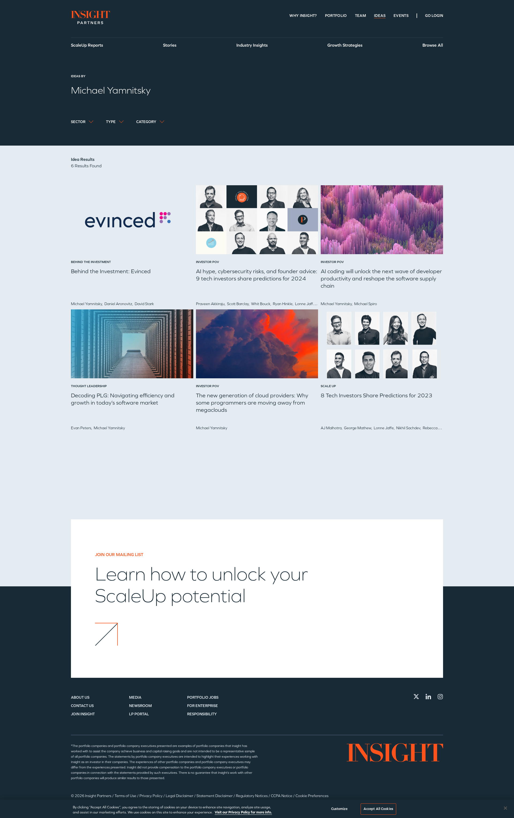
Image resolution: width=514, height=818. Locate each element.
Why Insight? (303, 15)
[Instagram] (440, 696)
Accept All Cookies (378, 809)
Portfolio (336, 15)
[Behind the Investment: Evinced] (132, 221)
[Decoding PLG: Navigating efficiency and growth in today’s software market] (132, 345)
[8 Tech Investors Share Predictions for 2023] (382, 345)
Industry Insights (252, 45)
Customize (339, 809)
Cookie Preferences (312, 796)
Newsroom (140, 706)
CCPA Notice (282, 796)
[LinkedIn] (428, 696)
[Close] (505, 808)
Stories (169, 45)
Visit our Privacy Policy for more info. (243, 812)
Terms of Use (126, 796)
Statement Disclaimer (214, 796)
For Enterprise (202, 706)
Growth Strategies (344, 45)
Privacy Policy (151, 796)
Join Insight (83, 714)
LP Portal (139, 714)
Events (401, 15)
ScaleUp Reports (87, 45)
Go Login (434, 15)
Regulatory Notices (252, 796)
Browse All (432, 45)
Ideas (380, 15)
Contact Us (82, 706)
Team (360, 15)
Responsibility (202, 714)
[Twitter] (416, 696)
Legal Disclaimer (180, 796)
